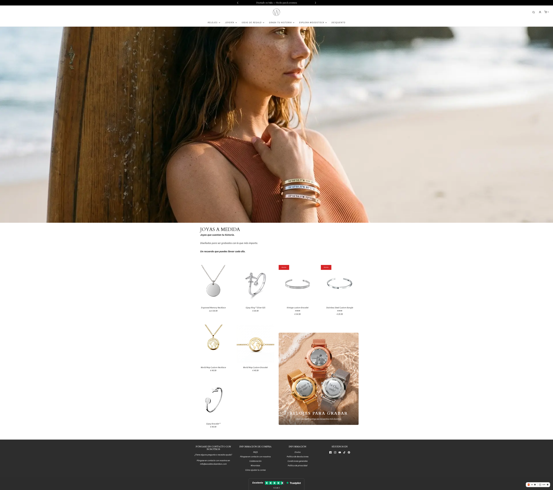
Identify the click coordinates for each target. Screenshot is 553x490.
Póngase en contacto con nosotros (255, 456)
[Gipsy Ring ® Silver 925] (255, 283)
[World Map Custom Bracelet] (255, 343)
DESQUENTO (338, 22)
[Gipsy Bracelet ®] (213, 399)
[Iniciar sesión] (540, 12)
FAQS (255, 452)
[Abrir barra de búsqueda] (533, 12)
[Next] (315, 2)
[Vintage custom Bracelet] (298, 283)
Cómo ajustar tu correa (255, 470)
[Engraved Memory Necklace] (213, 283)
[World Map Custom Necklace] (213, 343)
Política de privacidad (297, 465)
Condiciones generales (298, 461)
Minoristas (255, 465)
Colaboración (255, 461)
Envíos (298, 452)
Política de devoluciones (297, 456)
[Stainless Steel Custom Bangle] (340, 283)
